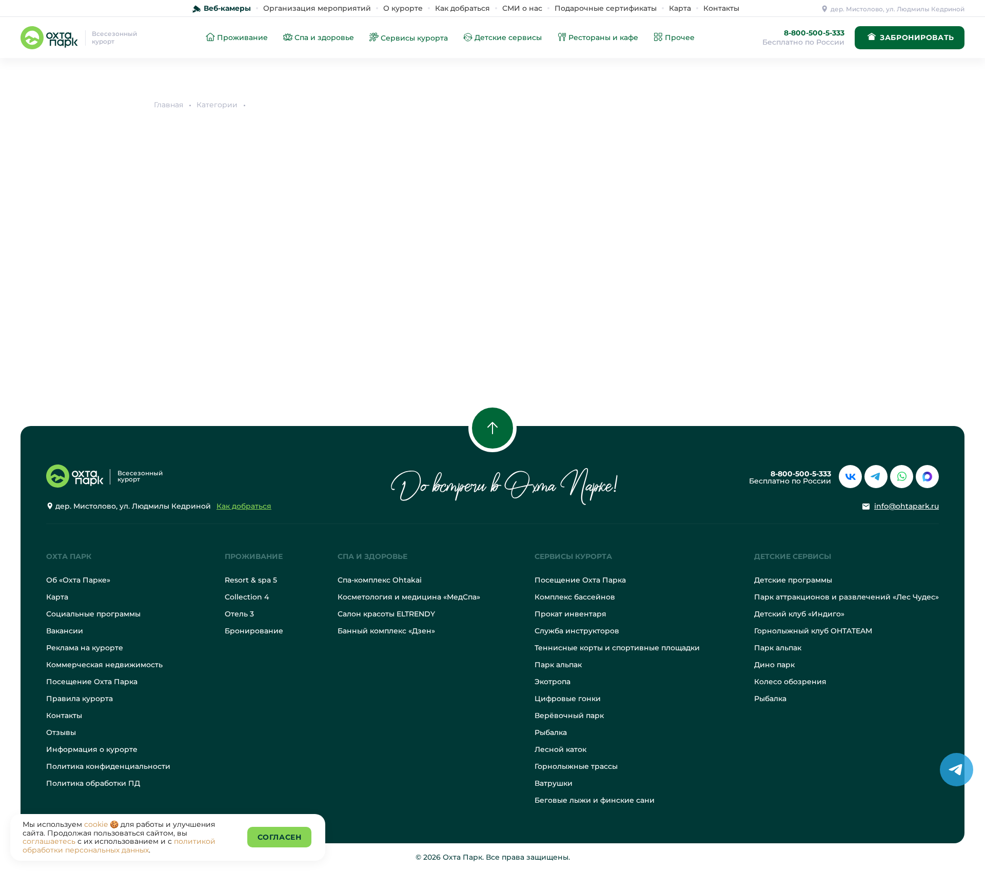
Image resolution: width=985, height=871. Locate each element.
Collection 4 (247, 597)
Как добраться (462, 8)
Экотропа (552, 681)
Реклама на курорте (84, 647)
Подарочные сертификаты (606, 8)
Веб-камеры (227, 8)
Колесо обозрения (790, 681)
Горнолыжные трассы (576, 766)
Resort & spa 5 (251, 580)
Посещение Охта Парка (91, 681)
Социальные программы (93, 613)
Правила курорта (79, 698)
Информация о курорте (91, 749)
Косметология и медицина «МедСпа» (409, 597)
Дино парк (774, 664)
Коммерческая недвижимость (104, 664)
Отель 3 (239, 613)
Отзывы (61, 732)
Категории (217, 104)
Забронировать (917, 37)
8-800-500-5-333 (814, 32)
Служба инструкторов (577, 630)
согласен (279, 837)
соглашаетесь (49, 841)
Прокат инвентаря (570, 613)
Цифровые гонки (568, 698)
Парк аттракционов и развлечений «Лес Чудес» (846, 597)
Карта (680, 8)
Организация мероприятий (317, 8)
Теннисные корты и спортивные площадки (617, 647)
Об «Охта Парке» (78, 580)
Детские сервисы (792, 556)
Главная (168, 104)
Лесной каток (560, 749)
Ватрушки (554, 783)
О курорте (403, 8)
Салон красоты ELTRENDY (386, 613)
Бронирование (254, 630)
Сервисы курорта (573, 556)
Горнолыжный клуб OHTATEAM (813, 630)
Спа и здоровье (372, 556)
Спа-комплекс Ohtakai (380, 580)
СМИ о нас (522, 8)
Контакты (721, 8)
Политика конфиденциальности (108, 766)
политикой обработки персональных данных (119, 846)
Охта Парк (68, 556)
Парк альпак (558, 664)
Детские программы (793, 580)
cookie (96, 824)
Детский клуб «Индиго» (799, 613)
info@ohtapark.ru (906, 506)
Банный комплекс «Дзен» (386, 630)
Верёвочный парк (569, 715)
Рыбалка (551, 732)
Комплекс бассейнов (575, 597)
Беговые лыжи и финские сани (595, 800)
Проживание (254, 556)
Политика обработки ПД (93, 783)
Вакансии (64, 630)
